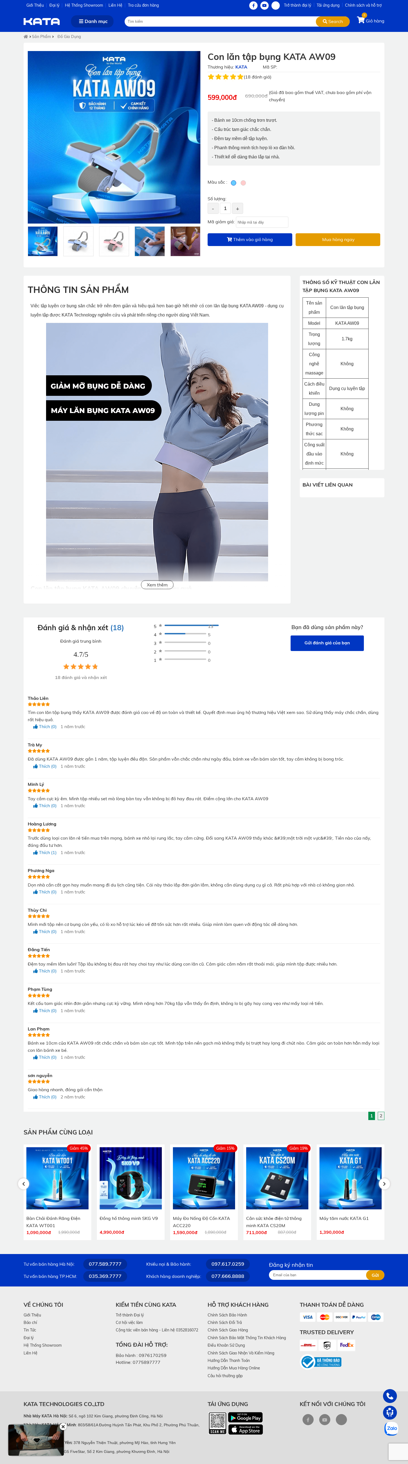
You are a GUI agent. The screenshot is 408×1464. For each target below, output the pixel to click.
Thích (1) (47, 852)
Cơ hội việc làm (129, 1322)
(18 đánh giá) (257, 77)
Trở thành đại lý (297, 5)
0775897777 (146, 1362)
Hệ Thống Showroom (84, 5)
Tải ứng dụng (328, 5)
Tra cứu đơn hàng (143, 5)
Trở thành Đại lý (130, 1315)
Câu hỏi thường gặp (225, 1375)
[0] (361, 21)
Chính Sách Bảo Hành (227, 1315)
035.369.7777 (105, 1276)
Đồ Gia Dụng (69, 36)
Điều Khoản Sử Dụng (226, 1345)
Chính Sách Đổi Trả (225, 1322)
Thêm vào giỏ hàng (252, 239)
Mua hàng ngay (338, 239)
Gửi (375, 1275)
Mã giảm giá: (221, 221)
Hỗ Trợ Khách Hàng (238, 1304)
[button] (23, 1183)
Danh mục (95, 21)
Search (335, 21)
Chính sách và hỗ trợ (363, 5)
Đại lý (54, 5)
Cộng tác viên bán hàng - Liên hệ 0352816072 (157, 1330)
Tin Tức (30, 1330)
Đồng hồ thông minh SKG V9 (119, 1218)
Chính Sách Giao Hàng (228, 1330)
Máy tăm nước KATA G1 (334, 1218)
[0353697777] (390, 1396)
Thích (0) (47, 726)
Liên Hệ (115, 5)
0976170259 (153, 1355)
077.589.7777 (105, 1264)
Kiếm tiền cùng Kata (146, 1304)
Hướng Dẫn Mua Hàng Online (234, 1368)
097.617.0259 (227, 1264)
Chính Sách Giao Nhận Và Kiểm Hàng (241, 1353)
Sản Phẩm (41, 36)
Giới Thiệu (35, 5)
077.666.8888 (227, 1276)
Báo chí (30, 1322)
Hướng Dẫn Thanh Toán (229, 1360)
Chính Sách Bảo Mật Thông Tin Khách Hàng (247, 1337)
